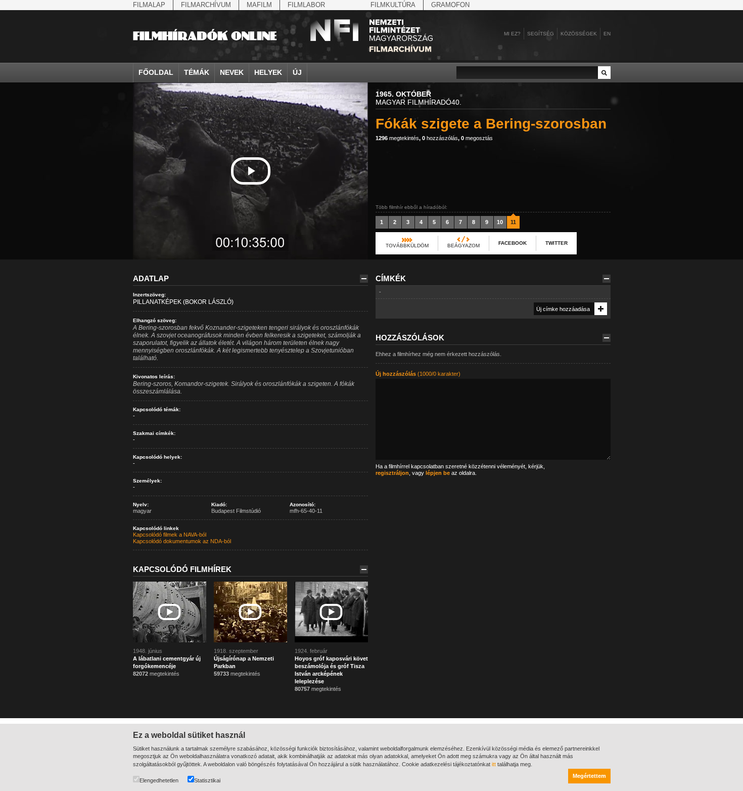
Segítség (540, 33)
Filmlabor (306, 5)
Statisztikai (207, 780)
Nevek (232, 72)
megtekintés (397, 138)
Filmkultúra (392, 5)
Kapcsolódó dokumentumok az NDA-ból (182, 541)
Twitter (556, 243)
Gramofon (450, 5)
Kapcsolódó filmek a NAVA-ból (169, 535)
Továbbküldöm (407, 245)
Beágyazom (463, 245)
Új (297, 72)
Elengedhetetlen (159, 780)
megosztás (477, 138)
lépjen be (438, 473)
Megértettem (589, 776)
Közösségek (579, 33)
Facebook (512, 243)
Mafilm (259, 5)
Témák (196, 72)
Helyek (268, 72)
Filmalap (149, 5)
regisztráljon (392, 473)
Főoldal (155, 72)
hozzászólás (440, 138)
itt (494, 764)
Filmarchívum (206, 5)
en (607, 33)
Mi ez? (512, 33)
